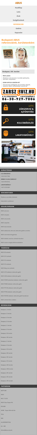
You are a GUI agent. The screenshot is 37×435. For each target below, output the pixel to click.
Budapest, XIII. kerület (6, 353)
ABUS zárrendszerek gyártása (9, 234)
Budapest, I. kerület (6, 309)
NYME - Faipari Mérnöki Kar (8, 410)
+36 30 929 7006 (5, 176)
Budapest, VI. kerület (6, 329)
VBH (2, 418)
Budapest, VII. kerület (6, 333)
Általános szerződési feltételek (9, 197)
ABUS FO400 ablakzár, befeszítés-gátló (11, 284)
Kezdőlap (18, 8)
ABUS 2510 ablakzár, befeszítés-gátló (11, 272)
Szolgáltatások (18, 20)
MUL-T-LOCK (4, 398)
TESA (2, 414)
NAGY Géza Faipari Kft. (7, 402)
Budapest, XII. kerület (6, 349)
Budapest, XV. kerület (6, 361)
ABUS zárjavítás (5, 223)
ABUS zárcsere (5, 211)
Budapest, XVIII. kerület (7, 369)
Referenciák (18, 24)
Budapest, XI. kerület (6, 345)
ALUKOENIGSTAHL (6, 422)
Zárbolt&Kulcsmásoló (6, 430)
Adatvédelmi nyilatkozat (7, 201)
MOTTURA (3, 390)
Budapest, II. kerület (6, 313)
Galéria (18, 28)
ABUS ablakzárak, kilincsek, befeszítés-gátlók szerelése (15, 230)
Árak (18, 16)
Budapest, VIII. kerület (6, 337)
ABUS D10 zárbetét (6, 256)
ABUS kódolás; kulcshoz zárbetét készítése (12, 238)
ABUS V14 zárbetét (6, 264)
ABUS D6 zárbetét (6, 252)
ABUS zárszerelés (5, 219)
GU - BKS (3, 426)
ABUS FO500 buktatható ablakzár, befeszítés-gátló (14, 280)
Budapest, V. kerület (6, 325)
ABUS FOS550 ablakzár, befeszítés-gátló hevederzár (15, 296)
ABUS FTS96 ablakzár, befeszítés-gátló (11, 292)
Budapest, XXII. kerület (7, 381)
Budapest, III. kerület (6, 317)
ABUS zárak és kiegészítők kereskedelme (12, 242)
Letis (18, 12)
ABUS (2, 394)
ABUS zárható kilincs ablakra (8, 300)
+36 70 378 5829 (5, 187)
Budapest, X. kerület (6, 341)
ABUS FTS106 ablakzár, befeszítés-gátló (11, 288)
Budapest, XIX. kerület (6, 373)
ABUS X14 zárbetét (6, 260)
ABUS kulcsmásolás (6, 226)
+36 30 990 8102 (5, 182)
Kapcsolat (18, 33)
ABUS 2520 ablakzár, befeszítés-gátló (11, 276)
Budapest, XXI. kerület (6, 377)
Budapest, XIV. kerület (6, 357)
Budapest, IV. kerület (6, 321)
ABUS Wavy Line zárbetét (7, 268)
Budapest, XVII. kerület (7, 365)
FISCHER (3, 406)
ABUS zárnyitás (5, 215)
